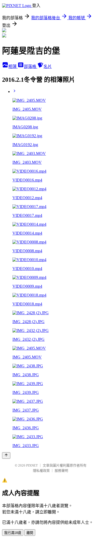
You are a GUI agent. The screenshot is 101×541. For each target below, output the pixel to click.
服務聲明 (61, 471)
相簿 (13, 66)
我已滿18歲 (12, 533)
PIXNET (32, 465)
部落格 (30, 66)
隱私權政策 (41, 471)
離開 (29, 533)
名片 (48, 66)
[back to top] (6, 455)
